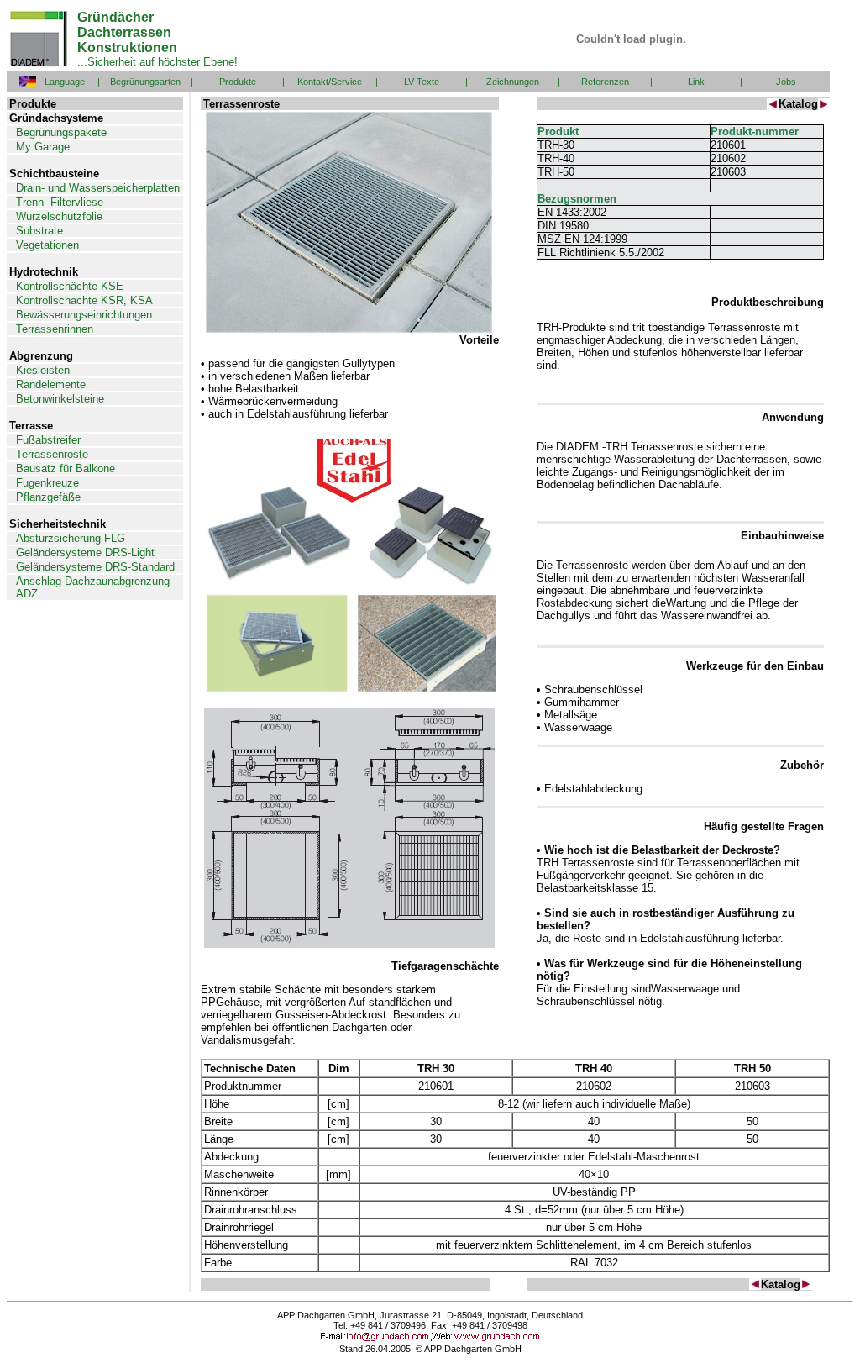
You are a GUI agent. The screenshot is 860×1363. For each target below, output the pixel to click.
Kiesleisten (43, 370)
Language (65, 81)
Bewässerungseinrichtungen (84, 314)
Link (696, 81)
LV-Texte (421, 81)
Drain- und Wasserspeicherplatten (98, 188)
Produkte (237, 81)
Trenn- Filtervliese (59, 202)
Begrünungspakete (61, 132)
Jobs (786, 81)
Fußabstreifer (48, 440)
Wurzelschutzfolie (59, 216)
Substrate (39, 230)
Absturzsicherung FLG (70, 538)
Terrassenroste (52, 454)
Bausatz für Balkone (65, 468)
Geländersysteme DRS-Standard (95, 566)
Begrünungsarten (145, 81)
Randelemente (51, 384)
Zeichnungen (512, 81)
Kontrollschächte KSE (69, 286)
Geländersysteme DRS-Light (85, 552)
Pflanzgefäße (48, 497)
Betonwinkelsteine (60, 398)
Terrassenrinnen (54, 329)
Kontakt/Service (329, 81)
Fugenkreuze (47, 482)
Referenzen (605, 81)
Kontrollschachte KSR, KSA (84, 300)
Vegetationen (47, 245)
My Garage (43, 146)
